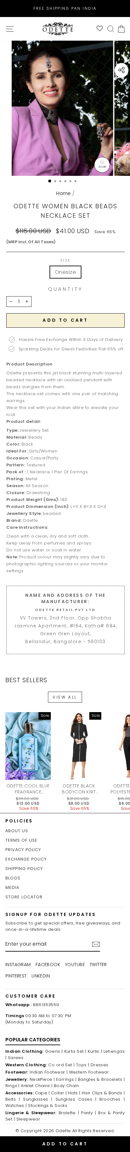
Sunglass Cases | (76, 1099)
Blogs (13, 878)
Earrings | (66, 1079)
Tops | (82, 1065)
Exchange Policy (26, 859)
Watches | (16, 1106)
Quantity (65, 289)
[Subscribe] (96, 944)
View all (65, 697)
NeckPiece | (42, 1079)
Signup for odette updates (50, 914)
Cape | (42, 1093)
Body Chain (66, 1086)
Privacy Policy (23, 850)
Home (63, 193)
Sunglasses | (37, 1099)
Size (65, 260)
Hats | (74, 1093)
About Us (16, 831)
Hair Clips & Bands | (103, 1093)
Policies (19, 821)
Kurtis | (95, 1051)
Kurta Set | (75, 1051)
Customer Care (30, 996)
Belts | (12, 1099)
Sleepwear (28, 1119)
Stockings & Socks (47, 1106)
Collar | (59, 1093)
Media (12, 887)
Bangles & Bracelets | (101, 1079)
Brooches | (112, 1099)
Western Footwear (89, 1072)
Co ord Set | (61, 1065)
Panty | (88, 1113)
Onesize (65, 272)
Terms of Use (21, 840)
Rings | (12, 1086)
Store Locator (24, 897)
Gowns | (54, 1051)
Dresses (100, 1065)
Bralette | (69, 1113)
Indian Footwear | (49, 1072)
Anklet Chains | (36, 1086)
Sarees (15, 1058)
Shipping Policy (24, 869)
